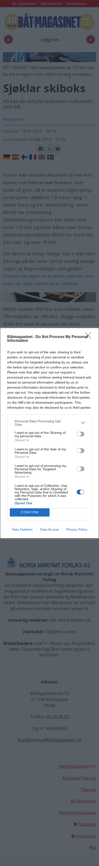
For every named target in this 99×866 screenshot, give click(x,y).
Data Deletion (22, 529)
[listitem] (49, 422)
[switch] (80, 434)
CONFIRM (30, 512)
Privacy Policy (76, 529)
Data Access (49, 529)
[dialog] (49, 433)
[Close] (89, 337)
